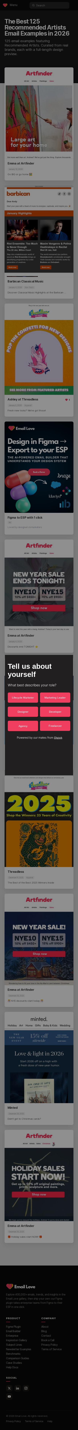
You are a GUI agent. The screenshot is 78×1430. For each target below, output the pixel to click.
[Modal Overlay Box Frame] (39, 715)
